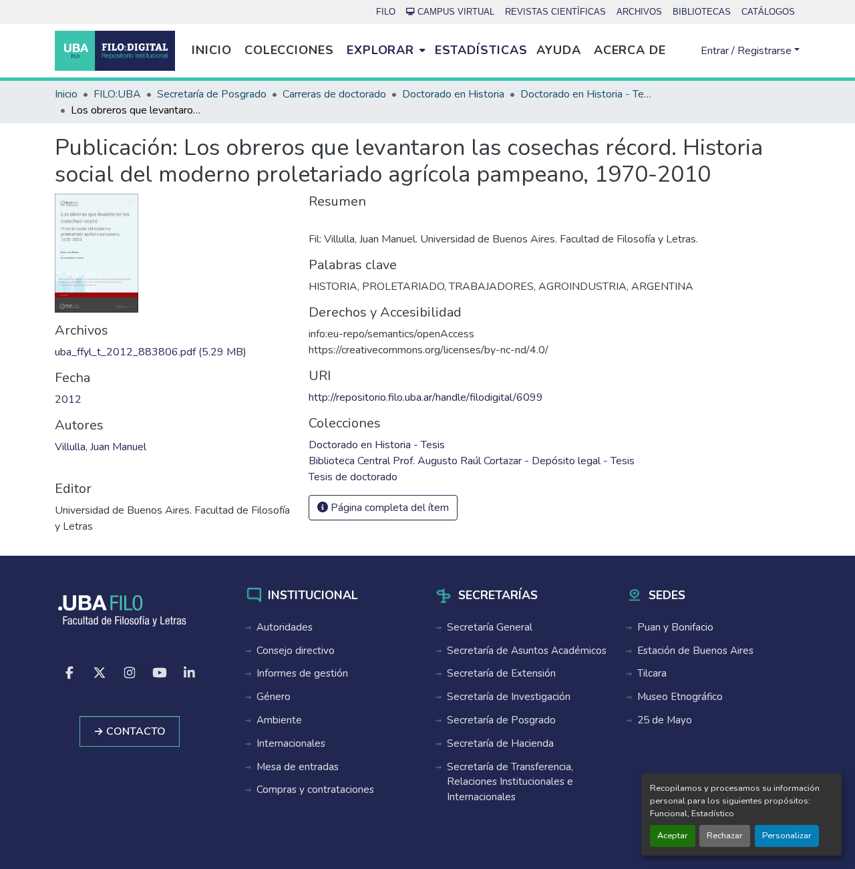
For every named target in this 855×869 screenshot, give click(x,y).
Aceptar (672, 836)
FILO (385, 12)
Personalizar (787, 836)
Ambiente (279, 720)
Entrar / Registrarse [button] (747, 50)
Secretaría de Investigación (508, 696)
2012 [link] (68, 399)
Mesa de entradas (297, 766)
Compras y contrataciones (315, 789)
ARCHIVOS (639, 12)
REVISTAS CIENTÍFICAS (555, 12)
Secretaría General (489, 627)
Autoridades (284, 627)
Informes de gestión (302, 673)
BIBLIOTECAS (702, 12)
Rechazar (725, 836)
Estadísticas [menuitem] (481, 50)
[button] (115, 51)
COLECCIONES (289, 50)
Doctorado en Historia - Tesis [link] (587, 94)
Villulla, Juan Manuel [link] (100, 447)
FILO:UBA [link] (117, 94)
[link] (174, 352)
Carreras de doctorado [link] (334, 94)
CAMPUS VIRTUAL (455, 12)
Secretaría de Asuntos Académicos (527, 650)
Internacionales (290, 743)
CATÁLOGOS (768, 12)
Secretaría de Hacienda (500, 743)
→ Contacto (130, 731)
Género (273, 696)
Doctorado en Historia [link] (453, 94)
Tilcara (652, 673)
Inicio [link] (66, 94)
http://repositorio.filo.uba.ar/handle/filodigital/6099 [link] (426, 397)
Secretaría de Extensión (501, 673)
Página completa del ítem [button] (388, 507)
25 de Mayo (664, 720)
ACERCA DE (630, 50)
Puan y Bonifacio (675, 627)
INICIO (211, 50)
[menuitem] (386, 50)
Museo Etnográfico (680, 696)
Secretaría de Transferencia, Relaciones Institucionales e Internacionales (510, 782)
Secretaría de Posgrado (501, 720)
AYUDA (558, 50)
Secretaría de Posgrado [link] (212, 94)
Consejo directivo (295, 650)
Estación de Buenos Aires (695, 650)
